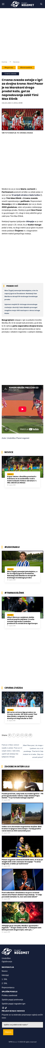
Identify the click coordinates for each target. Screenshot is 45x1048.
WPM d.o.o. (13, 1042)
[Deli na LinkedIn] (30, 735)
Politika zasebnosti (9, 995)
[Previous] (2, 474)
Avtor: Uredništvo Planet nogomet (15, 438)
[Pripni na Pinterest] (26, 735)
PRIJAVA (8, 1032)
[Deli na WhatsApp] (10, 735)
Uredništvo (6, 958)
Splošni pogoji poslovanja (12, 1000)
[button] (3, 4)
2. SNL (4, 983)
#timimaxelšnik (26, 67)
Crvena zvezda (10, 74)
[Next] (42, 474)
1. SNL (4, 979)
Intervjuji (5, 975)
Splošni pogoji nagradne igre (13, 1004)
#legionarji (8, 67)
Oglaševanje (7, 962)
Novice (16, 62)
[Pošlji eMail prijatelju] (22, 735)
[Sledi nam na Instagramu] (3, 1008)
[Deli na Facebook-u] (14, 735)
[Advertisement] (22, 34)
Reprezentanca (8, 988)
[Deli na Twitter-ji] (18, 735)
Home (4, 62)
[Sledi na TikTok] (6, 1008)
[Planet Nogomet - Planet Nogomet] (22, 4)
